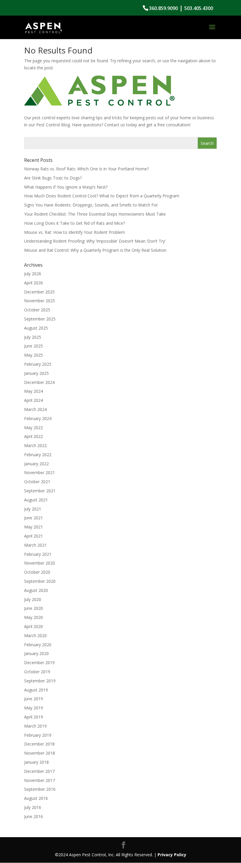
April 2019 (33, 717)
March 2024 (35, 409)
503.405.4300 (198, 8)
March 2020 (35, 635)
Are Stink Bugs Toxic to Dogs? (53, 178)
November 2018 (39, 753)
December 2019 (39, 662)
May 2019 (33, 708)
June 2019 (33, 698)
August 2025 (36, 328)
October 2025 (37, 310)
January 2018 (36, 762)
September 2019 (40, 681)
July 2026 (32, 273)
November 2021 (39, 472)
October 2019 (37, 671)
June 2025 (33, 346)
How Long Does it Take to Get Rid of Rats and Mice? (74, 223)
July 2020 (32, 599)
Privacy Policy (172, 854)
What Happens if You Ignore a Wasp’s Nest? (66, 187)
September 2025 (40, 319)
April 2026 (33, 283)
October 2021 (37, 481)
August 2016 (36, 798)
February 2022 (37, 454)
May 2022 (33, 427)
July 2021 (32, 509)
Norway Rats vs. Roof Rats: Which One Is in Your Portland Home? (86, 169)
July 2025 (32, 337)
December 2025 (39, 292)
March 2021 (35, 545)
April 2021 (33, 536)
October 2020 (37, 572)
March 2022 (35, 445)
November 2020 (39, 563)
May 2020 (33, 617)
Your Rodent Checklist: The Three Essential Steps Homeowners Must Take (95, 214)
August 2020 (36, 590)
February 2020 (37, 644)
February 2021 (37, 554)
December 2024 (39, 382)
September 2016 (40, 789)
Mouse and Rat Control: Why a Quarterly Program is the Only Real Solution (95, 250)
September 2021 (40, 490)
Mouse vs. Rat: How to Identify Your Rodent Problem (74, 232)
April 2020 (33, 626)
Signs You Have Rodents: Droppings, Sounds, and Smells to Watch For (91, 205)
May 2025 (33, 355)
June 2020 (33, 608)
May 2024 (33, 391)
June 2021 (33, 518)
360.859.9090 (163, 8)
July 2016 (32, 807)
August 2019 (36, 690)
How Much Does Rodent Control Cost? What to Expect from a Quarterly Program (101, 196)
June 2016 (33, 816)
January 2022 (36, 463)
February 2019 (37, 735)
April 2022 (33, 436)
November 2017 (39, 780)
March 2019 (35, 726)
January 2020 (36, 653)
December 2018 (39, 744)
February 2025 (37, 364)
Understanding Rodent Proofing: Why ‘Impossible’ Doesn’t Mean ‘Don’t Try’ (94, 241)
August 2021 (36, 500)
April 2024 (33, 400)
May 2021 (33, 527)
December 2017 (39, 771)
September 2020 (40, 581)
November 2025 (39, 300)
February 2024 (37, 418)
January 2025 (36, 373)
